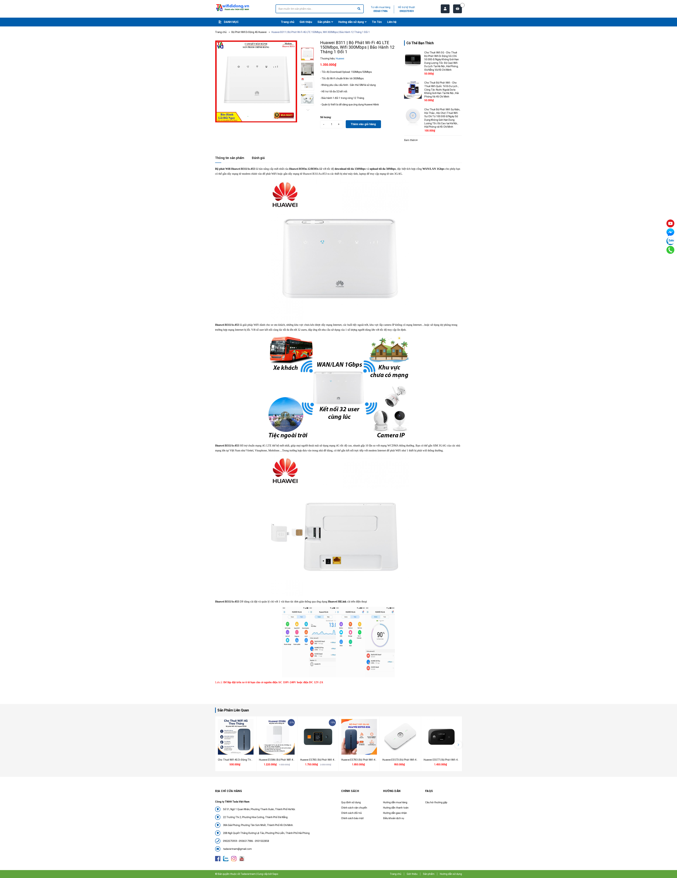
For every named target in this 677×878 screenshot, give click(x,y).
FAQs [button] (429, 791)
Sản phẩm (428, 874)
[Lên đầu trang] (670, 859)
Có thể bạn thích (420, 43)
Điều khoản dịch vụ (393, 818)
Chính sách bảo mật (352, 818)
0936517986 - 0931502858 (254, 841)
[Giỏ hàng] (457, 8)
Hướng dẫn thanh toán (395, 807)
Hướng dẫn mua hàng (395, 802)
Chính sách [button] (350, 791)
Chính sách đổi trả (351, 813)
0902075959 (407, 11)
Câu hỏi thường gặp (436, 802)
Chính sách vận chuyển (354, 807)
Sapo (275, 874)
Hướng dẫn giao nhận (395, 813)
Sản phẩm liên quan (233, 710)
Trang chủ (395, 874)
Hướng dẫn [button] (392, 791)
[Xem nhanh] (239, 750)
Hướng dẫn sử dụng (451, 874)
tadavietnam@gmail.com (237, 849)
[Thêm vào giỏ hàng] (231, 750)
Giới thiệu (412, 874)
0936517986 (380, 11)
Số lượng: (325, 117)
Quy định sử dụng (351, 802)
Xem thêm (410, 140)
